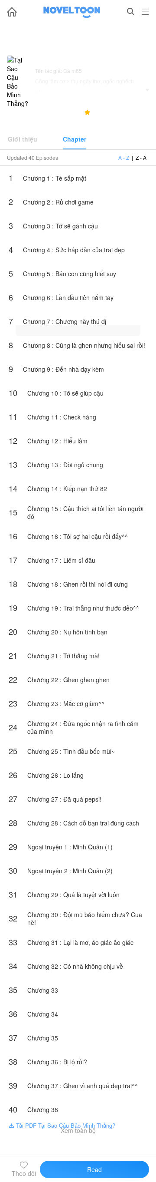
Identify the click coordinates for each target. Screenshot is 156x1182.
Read (94, 1169)
